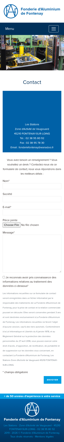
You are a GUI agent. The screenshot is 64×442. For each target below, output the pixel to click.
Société (7, 194)
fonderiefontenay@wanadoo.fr (36, 147)
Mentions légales (44, 436)
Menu (9, 29)
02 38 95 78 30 (35, 142)
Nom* (6, 181)
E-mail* (7, 207)
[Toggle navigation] (54, 28)
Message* (9, 232)
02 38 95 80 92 (35, 138)
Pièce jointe (10, 220)
